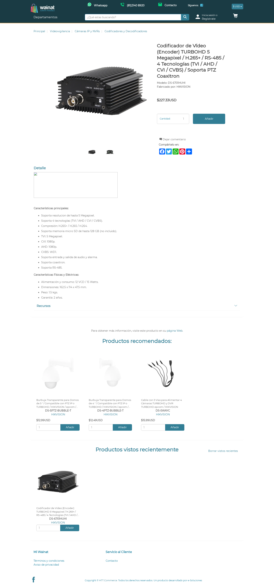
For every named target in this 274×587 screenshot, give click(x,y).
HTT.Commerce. (108, 580)
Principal (39, 31)
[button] (235, 16)
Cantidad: (165, 118)
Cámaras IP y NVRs (87, 31)
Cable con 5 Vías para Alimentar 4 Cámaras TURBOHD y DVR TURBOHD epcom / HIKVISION (161, 404)
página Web (174, 330)
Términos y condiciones (49, 560)
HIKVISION (58, 414)
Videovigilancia (60, 31)
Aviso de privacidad (46, 564)
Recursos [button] (44, 306)
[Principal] (42, 5)
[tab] (137, 306)
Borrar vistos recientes (223, 451)
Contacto (112, 560)
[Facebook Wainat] (202, 5)
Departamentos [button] (46, 17)
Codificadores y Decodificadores (126, 31)
